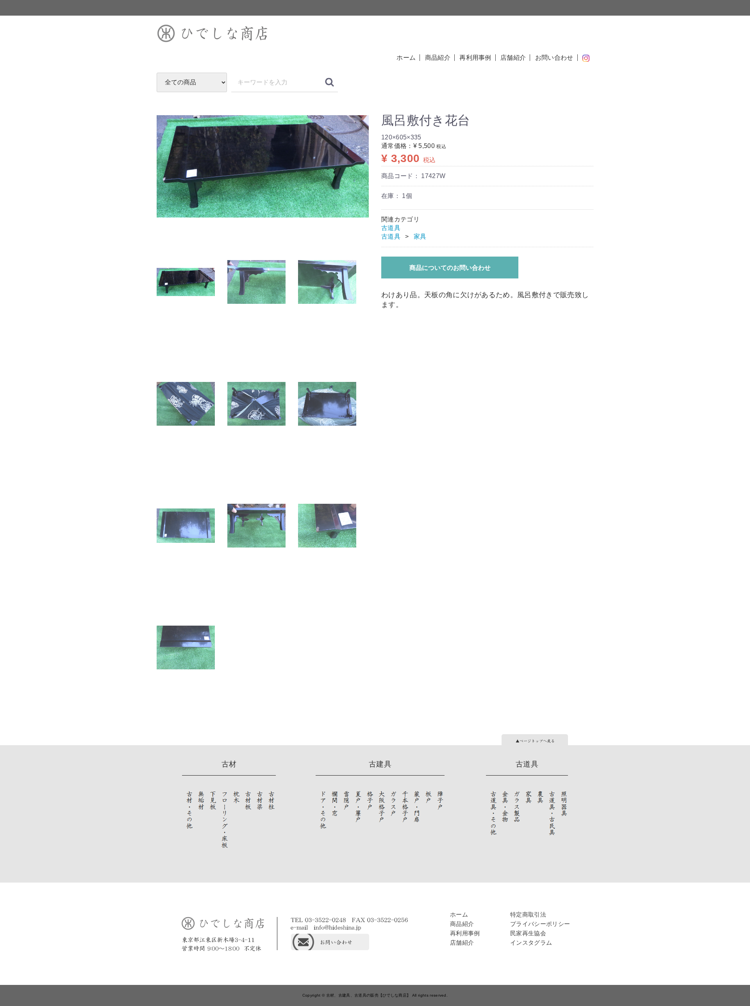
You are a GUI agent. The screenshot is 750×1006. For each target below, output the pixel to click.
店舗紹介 (513, 57)
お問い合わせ (554, 57)
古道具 (390, 228)
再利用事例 (475, 57)
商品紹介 (437, 57)
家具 (420, 236)
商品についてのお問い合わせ (450, 267)
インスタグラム (531, 942)
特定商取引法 (528, 914)
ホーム (406, 57)
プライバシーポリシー (540, 923)
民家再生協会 (528, 933)
